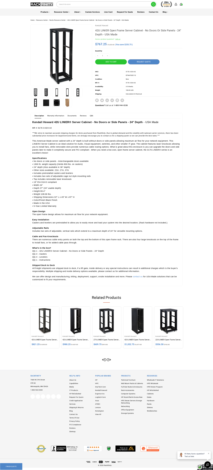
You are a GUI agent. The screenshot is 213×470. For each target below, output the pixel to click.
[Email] (102, 100)
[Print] (107, 100)
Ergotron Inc (100, 394)
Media (71, 387)
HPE (96, 383)
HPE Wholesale (152, 383)
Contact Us (153, 12)
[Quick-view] (42, 318)
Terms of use (74, 418)
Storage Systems (127, 413)
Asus (97, 400)
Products (44, 12)
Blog (164, 12)
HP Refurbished (75, 394)
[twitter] (33, 396)
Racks (149, 404)
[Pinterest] (122, 100)
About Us (72, 380)
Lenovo (98, 407)
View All (98, 414)
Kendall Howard (101, 25)
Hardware (150, 400)
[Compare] (47, 318)
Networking (125, 406)
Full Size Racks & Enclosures (131, 387)
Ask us (117, 39)
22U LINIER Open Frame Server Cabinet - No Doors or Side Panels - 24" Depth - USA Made (168, 340)
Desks (149, 397)
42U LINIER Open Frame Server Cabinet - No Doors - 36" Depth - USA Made (137, 340)
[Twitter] (112, 100)
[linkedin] (58, 396)
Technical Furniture (128, 380)
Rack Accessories (127, 390)
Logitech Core (100, 397)
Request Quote (144, 62)
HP (96, 380)
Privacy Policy (74, 421)
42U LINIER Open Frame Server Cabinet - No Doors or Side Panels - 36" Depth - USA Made (45, 340)
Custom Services (92, 12)
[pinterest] (43, 396)
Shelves (150, 407)
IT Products (73, 390)
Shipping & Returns (76, 407)
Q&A (91, 116)
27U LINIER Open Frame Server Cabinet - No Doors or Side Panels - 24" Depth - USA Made (107, 340)
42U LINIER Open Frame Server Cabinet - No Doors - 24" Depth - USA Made (76, 340)
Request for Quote (125, 12)
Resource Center (61, 12)
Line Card (108, 12)
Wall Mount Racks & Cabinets (132, 383)
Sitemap (72, 431)
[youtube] (53, 396)
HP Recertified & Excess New (132, 397)
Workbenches (152, 411)
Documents (72, 116)
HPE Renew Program (155, 387)
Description (39, 116)
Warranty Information (55, 116)
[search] (153, 4)
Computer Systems (128, 394)
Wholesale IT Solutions (155, 380)
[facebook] (38, 396)
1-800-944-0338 (121, 105)
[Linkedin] (117, 100)
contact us (138, 276)
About (76, 12)
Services (72, 404)
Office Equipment (127, 410)
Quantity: (98, 51)
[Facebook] (97, 100)
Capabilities (73, 383)
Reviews (140, 12)
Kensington (99, 411)
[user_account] (174, 4)
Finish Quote (11, 466)
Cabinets (150, 394)
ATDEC (97, 404)
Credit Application (76, 400)
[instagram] (48, 396)
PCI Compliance (75, 425)
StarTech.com (100, 387)
